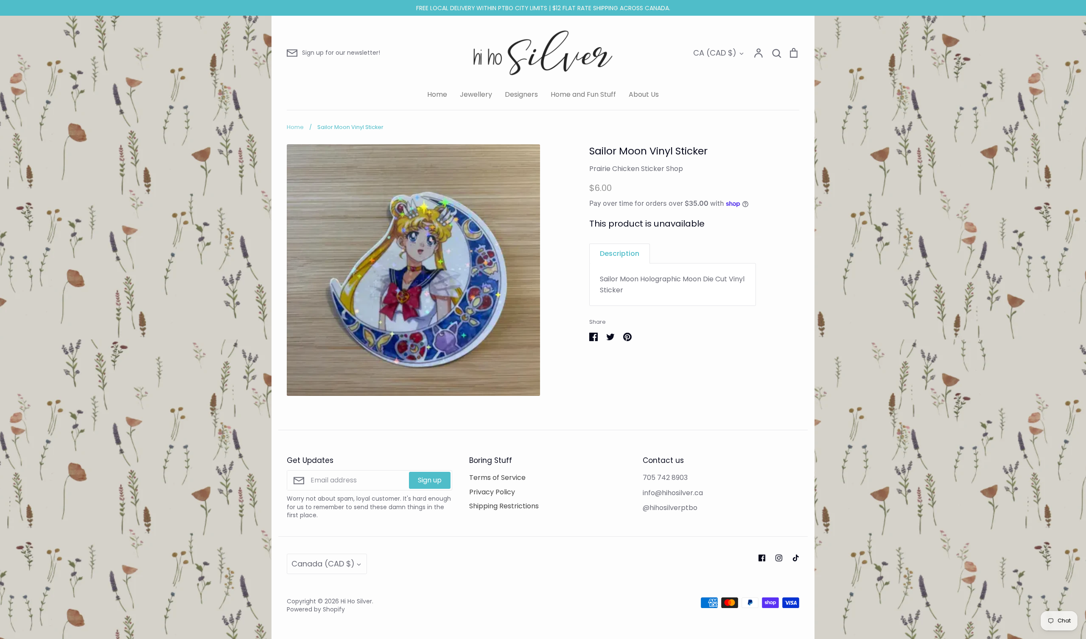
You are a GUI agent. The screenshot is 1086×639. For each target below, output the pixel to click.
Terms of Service (497, 477)
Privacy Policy (492, 492)
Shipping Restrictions (504, 506)
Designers (521, 94)
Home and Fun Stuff (583, 94)
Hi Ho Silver (356, 601)
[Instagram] (778, 557)
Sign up (430, 480)
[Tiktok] (795, 557)
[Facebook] (761, 557)
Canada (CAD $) (323, 563)
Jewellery (476, 94)
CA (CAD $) (714, 53)
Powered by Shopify (316, 609)
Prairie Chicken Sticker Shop (636, 169)
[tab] (619, 253)
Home (437, 94)
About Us (644, 94)
